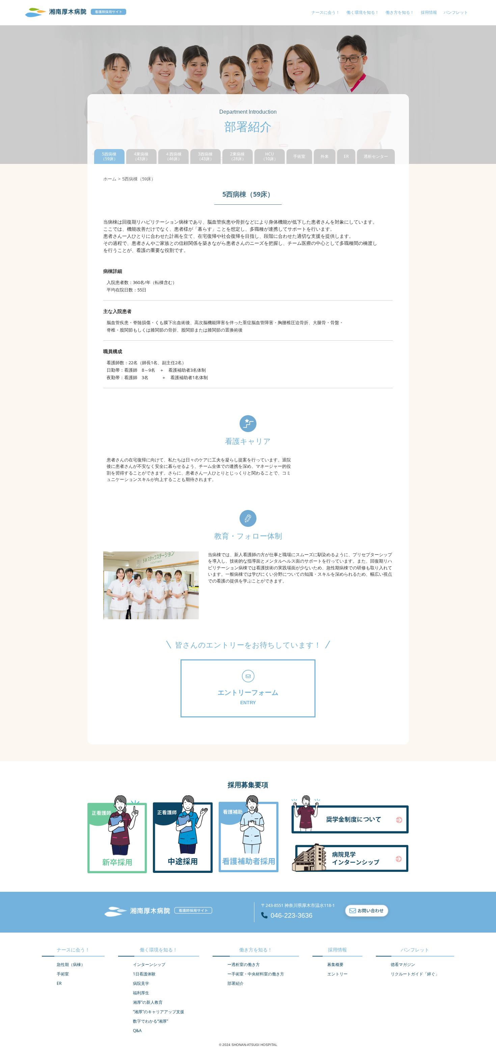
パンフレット (456, 12)
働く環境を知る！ (363, 12)
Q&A (137, 1030)
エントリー (337, 974)
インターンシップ (149, 964)
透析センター (376, 156)
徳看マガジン (403, 964)
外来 (325, 156)
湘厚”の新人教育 (148, 1002)
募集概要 (335, 964)
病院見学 (141, 983)
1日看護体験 (144, 974)
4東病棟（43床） (141, 156)
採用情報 (429, 12)
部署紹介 (235, 983)
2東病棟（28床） (237, 156)
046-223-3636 (291, 915)
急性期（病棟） (71, 964)
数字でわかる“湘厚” (150, 1021)
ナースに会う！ (325, 12)
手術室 (299, 156)
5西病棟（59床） (109, 156)
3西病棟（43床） (205, 156)
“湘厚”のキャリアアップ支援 (158, 1012)
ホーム (109, 179)
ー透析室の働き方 (243, 964)
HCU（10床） (269, 156)
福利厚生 (141, 993)
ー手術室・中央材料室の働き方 (255, 974)
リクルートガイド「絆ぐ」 (415, 974)
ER (346, 156)
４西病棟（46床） (173, 156)
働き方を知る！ (400, 12)
